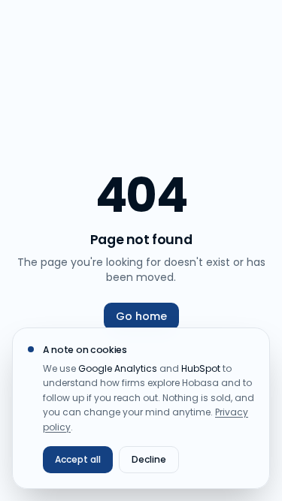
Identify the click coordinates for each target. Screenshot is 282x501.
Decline (149, 459)
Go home (141, 316)
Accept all (78, 459)
